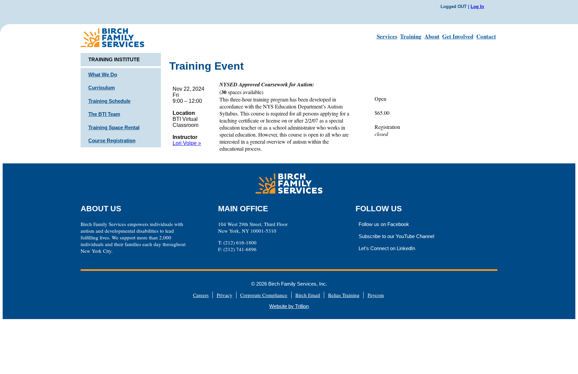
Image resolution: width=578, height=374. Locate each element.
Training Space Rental (113, 127)
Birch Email (307, 295)
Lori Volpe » (187, 143)
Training (410, 36)
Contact (486, 36)
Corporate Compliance (263, 295)
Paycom (376, 295)
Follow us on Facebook (384, 224)
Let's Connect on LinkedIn (387, 248)
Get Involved (457, 36)
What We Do (102, 74)
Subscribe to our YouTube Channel (396, 236)
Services (387, 36)
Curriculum (101, 87)
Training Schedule (109, 101)
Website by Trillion (289, 306)
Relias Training (344, 295)
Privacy (224, 295)
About (432, 36)
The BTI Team (104, 114)
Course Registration (111, 140)
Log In (477, 6)
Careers (201, 295)
